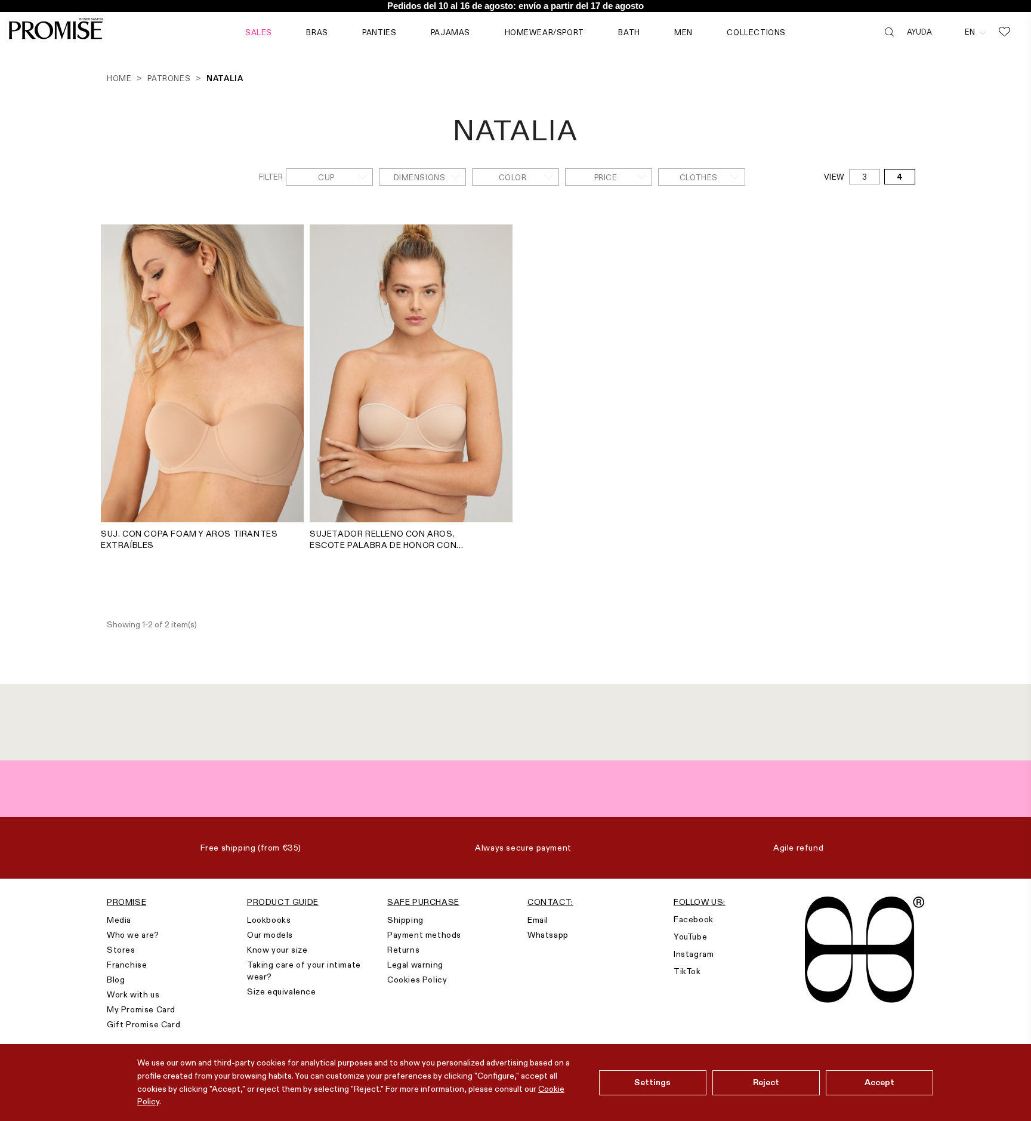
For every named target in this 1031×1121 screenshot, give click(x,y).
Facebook (694, 919)
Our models (270, 934)
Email (537, 919)
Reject (766, 1082)
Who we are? (133, 934)
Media (119, 919)
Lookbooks (269, 919)
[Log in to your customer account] (948, 31)
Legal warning (415, 964)
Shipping (405, 919)
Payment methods (424, 934)
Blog (116, 979)
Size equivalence (281, 991)
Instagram (694, 953)
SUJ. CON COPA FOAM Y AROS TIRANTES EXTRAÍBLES (189, 539)
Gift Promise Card (143, 1024)
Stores (121, 949)
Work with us (133, 994)
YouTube (690, 936)
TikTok (687, 971)
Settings (652, 1082)
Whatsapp (548, 934)
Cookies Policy (417, 979)
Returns (403, 949)
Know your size (277, 949)
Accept (880, 1082)
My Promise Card (141, 1009)
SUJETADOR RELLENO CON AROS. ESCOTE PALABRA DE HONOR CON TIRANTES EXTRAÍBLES (383, 539)
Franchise (127, 964)
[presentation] (113, 361)
